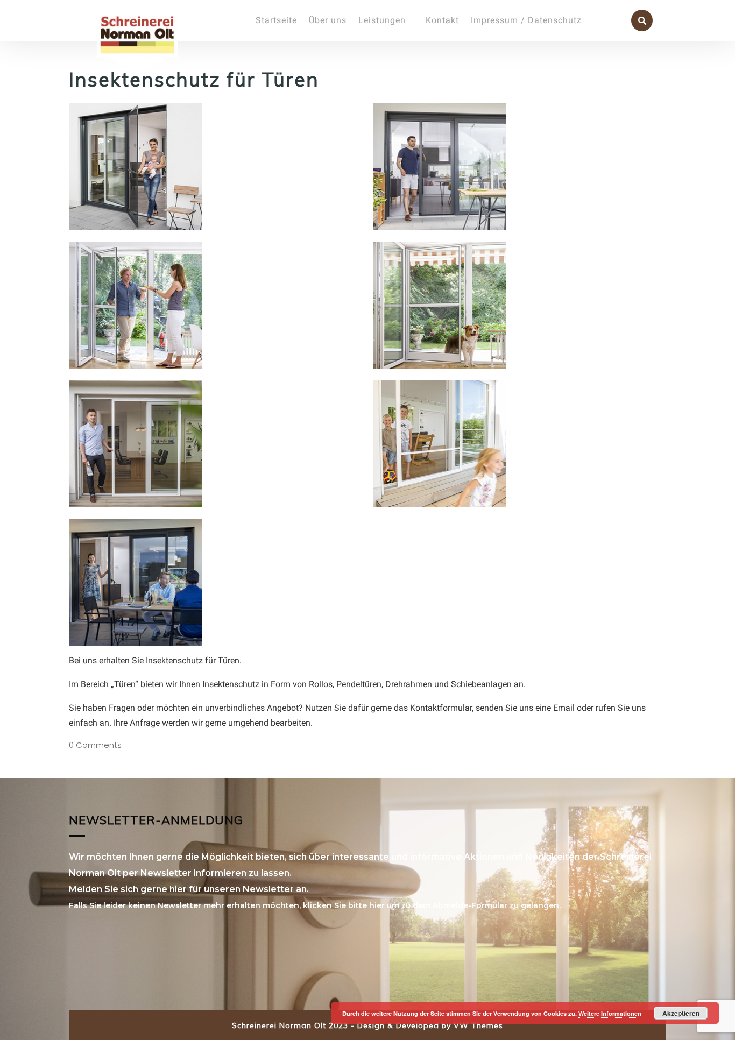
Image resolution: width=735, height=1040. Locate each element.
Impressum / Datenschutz (526, 20)
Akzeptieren (680, 1013)
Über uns (328, 20)
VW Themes (477, 1025)
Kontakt (442, 20)
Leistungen (382, 20)
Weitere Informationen (609, 1013)
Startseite (276, 20)
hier (377, 905)
